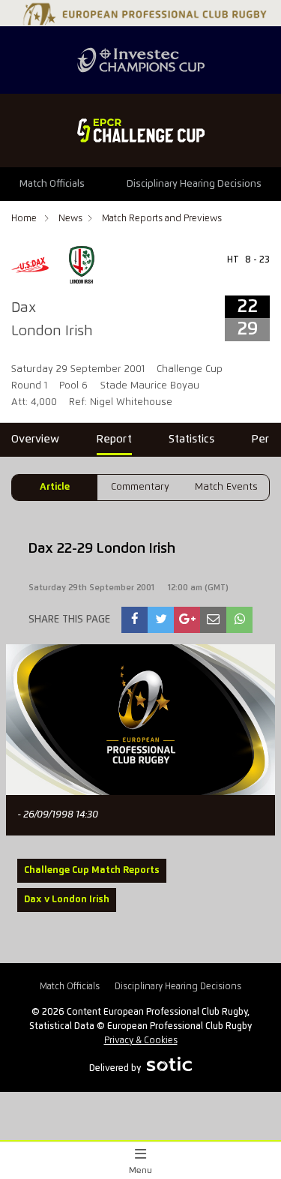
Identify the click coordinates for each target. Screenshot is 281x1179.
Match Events (226, 487)
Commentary (140, 487)
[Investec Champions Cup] (140, 60)
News (70, 219)
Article (55, 487)
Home (25, 219)
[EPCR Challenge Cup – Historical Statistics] (140, 130)
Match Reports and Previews (162, 219)
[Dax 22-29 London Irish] (135, 620)
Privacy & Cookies (141, 1041)
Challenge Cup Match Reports (92, 870)
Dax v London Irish (66, 899)
